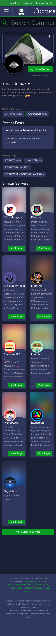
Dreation (36, 217)
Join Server (43, 69)
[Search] (4, 22)
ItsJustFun (37, 423)
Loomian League (36, 356)
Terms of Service (19, 588)
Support (28, 591)
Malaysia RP (12, 354)
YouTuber (37, 114)
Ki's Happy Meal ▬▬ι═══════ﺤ (15, 288)
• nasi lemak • (16, 83)
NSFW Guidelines (36, 588)
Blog (48, 588)
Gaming (13, 114)
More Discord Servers (28, 532)
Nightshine (11, 491)
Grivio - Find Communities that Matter (24, 584)
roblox (13, 160)
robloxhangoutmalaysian (24, 174)
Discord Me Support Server (35, 581)
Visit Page (17, 248)
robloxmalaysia (17, 167)
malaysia (34, 160)
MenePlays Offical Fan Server (11, 427)
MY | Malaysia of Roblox (13, 219)
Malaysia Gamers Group (40, 288)
